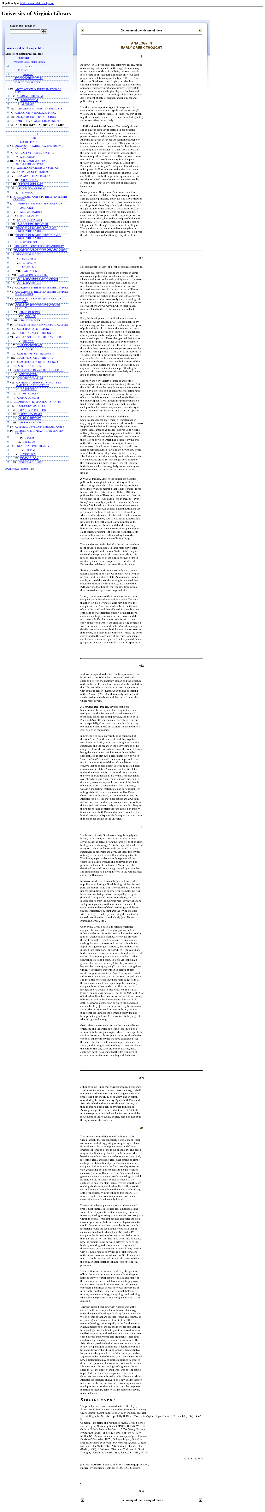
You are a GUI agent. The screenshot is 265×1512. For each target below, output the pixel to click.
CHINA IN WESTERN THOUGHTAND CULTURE (41, 324)
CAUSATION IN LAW (29, 283)
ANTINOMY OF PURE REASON (34, 172)
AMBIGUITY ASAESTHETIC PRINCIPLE (38, 121)
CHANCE (30, 316)
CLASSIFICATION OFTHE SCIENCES (38, 362)
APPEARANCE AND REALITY (34, 176)
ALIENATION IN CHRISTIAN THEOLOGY (39, 108)
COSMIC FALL (29, 389)
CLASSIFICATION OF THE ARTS (35, 358)
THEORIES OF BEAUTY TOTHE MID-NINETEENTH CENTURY (36, 230)
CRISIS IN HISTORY (29, 418)
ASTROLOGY (27, 192)
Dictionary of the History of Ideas (24, 48)
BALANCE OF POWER (29, 220)
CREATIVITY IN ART (30, 414)
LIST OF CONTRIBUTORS (28, 78)
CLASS (30, 349)
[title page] (23, 57)
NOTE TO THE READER (27, 82)
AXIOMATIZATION (31, 212)
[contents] (28, 74)
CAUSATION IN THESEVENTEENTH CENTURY (41, 287)
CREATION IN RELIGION (32, 410)
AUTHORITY (27, 208)
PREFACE (23, 70)
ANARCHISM (27, 157)
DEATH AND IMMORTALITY (33, 446)
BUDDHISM (29, 258)
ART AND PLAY (29, 180)
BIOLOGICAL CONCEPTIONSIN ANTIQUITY (39, 246)
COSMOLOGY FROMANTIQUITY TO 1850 (37, 402)
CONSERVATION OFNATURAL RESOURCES (38, 370)
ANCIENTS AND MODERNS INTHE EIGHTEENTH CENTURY (35, 162)
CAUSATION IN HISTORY (33, 275)
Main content (27, 3)
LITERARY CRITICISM (31, 422)
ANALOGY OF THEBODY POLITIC (34, 152)
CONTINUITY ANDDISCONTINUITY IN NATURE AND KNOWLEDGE (38, 384)
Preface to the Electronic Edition (29, 62)
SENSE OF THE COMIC (31, 366)
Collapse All (13, 469)
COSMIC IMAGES (28, 393)
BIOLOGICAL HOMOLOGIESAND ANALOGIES (40, 250)
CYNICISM (29, 442)
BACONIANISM (29, 216)
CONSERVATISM (28, 374)
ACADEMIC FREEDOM (30, 96)
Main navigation (44, 3)
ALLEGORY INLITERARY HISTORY (36, 117)
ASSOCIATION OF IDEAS (31, 188)
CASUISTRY (30, 263)
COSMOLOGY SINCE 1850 (30, 406)
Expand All (26, 469)
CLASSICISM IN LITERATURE (34, 353)
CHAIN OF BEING (29, 312)
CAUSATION (30, 271)
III (34, 138)
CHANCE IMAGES (29, 320)
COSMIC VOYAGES (28, 398)
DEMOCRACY (28, 454)
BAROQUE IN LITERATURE (32, 224)
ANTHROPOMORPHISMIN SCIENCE (37, 168)
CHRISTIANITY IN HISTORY (33, 329)
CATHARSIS (29, 267)
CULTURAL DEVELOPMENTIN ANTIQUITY (39, 426)
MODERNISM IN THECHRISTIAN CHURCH (40, 337)
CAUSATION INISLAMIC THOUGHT (37, 279)
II (37, 133)
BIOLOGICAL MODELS (29, 254)
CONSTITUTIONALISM (30, 378)
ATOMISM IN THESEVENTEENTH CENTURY (39, 203)
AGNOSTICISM (29, 100)
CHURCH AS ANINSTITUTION (34, 333)
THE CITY (28, 341)
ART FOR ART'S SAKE (31, 184)
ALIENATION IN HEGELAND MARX (35, 113)
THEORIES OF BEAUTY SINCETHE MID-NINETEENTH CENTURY (38, 236)
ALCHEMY (27, 104)
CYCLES (29, 437)
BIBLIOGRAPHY (28, 142)
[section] (29, 66)
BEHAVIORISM (28, 242)
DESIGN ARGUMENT (30, 462)
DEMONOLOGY (29, 458)
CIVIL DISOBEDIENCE (29, 345)
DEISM (31, 450)
